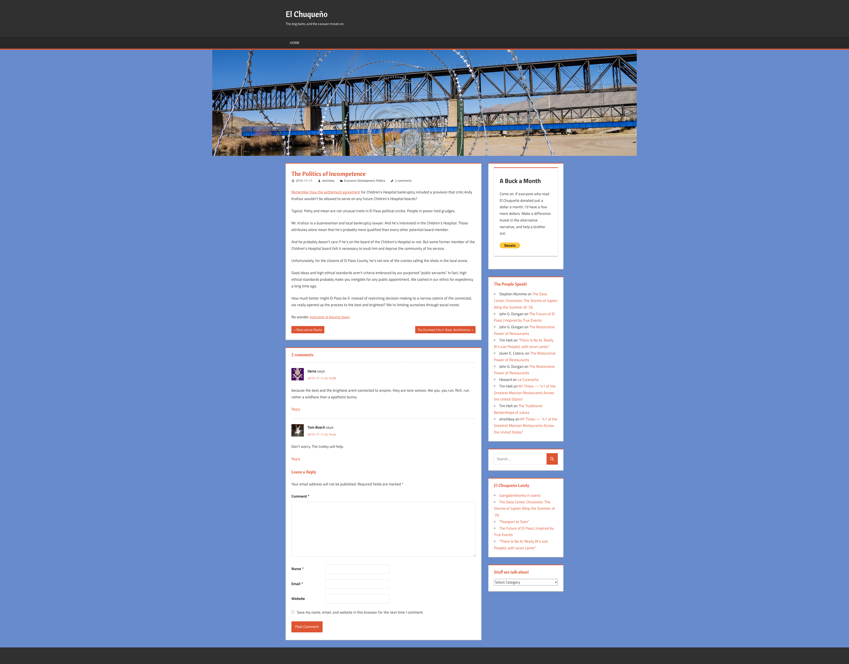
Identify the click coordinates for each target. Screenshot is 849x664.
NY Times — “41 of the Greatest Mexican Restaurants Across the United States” (525, 392)
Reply (295, 409)
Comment (300, 496)
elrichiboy (328, 180)
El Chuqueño (307, 14)
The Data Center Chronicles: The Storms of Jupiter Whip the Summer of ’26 (526, 300)
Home (295, 42)
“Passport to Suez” (514, 522)
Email (297, 584)
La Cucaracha (528, 379)
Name (297, 569)
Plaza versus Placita (309, 330)
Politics (380, 180)
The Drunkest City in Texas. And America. (443, 330)
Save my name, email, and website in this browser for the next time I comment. (360, 612)
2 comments (403, 180)
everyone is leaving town (330, 317)
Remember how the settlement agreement (325, 192)
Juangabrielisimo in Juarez (520, 495)
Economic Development (359, 180)
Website (298, 598)
